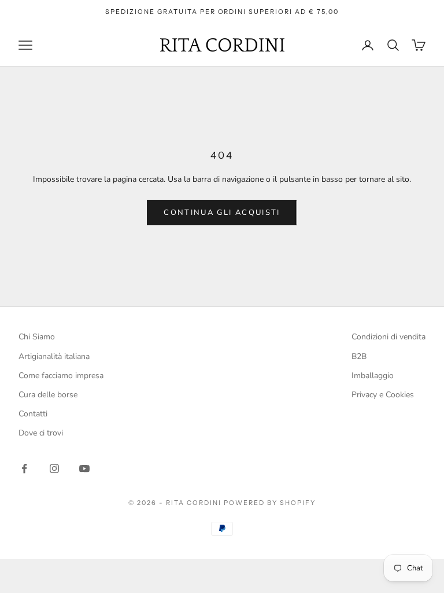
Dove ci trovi (40, 432)
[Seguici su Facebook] (24, 468)
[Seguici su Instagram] (54, 468)
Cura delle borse (47, 394)
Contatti (32, 413)
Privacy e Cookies (383, 394)
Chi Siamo (36, 336)
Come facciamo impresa (60, 375)
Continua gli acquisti (222, 212)
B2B (359, 356)
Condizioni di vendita (389, 336)
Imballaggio (373, 375)
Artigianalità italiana (54, 356)
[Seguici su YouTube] (84, 468)
